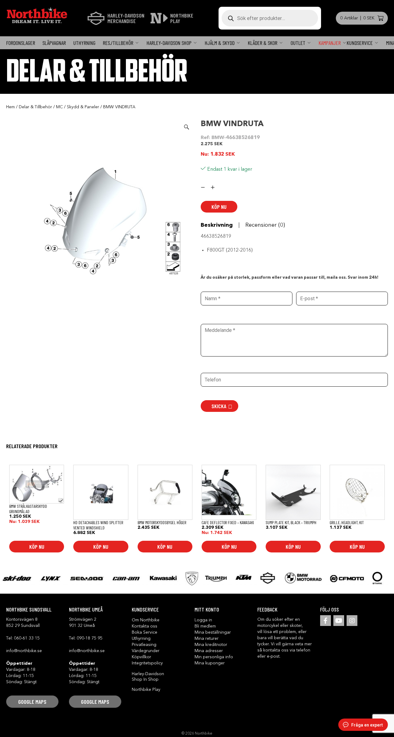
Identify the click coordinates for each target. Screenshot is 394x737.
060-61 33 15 (27, 638)
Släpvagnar (54, 43)
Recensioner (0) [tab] (265, 225)
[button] (186, 127)
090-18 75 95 (90, 638)
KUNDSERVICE (360, 43)
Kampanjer (330, 43)
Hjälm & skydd (220, 43)
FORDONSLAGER (20, 43)
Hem (10, 107)
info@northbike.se (24, 651)
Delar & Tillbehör (35, 107)
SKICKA (218, 406)
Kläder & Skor (262, 43)
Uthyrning (84, 43)
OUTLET (298, 43)
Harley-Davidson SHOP (169, 43)
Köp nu (219, 206)
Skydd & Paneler (83, 107)
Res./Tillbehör (118, 43)
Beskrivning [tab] (217, 225)
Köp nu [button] (36, 546)
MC (59, 107)
